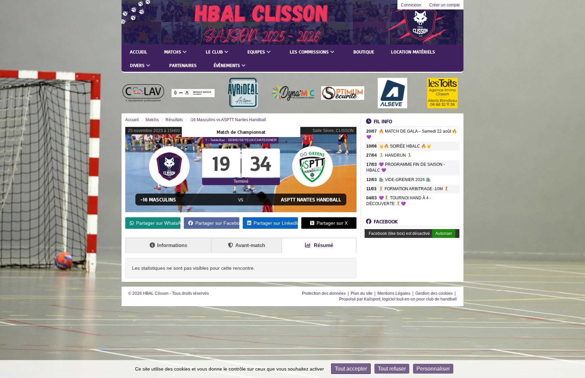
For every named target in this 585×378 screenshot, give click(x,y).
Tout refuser (392, 369)
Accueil (138, 51)
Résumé (322, 245)
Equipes (256, 51)
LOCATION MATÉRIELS (413, 51)
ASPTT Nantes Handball (311, 199)
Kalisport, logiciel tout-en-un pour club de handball (410, 299)
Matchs (173, 51)
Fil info (383, 121)
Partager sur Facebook (217, 223)
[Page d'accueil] (141, 22)
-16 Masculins (158, 199)
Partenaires (183, 65)
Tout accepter (351, 369)
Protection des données (324, 293)
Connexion (411, 5)
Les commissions (310, 51)
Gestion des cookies (434, 293)
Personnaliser (433, 369)
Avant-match (250, 245)
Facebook (386, 221)
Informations (172, 245)
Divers (138, 65)
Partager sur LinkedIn (276, 223)
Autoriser (443, 233)
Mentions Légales (394, 293)
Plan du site (362, 293)
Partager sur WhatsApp (158, 223)
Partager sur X (332, 223)
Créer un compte (444, 5)
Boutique (363, 51)
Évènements (227, 65)
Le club (215, 51)
